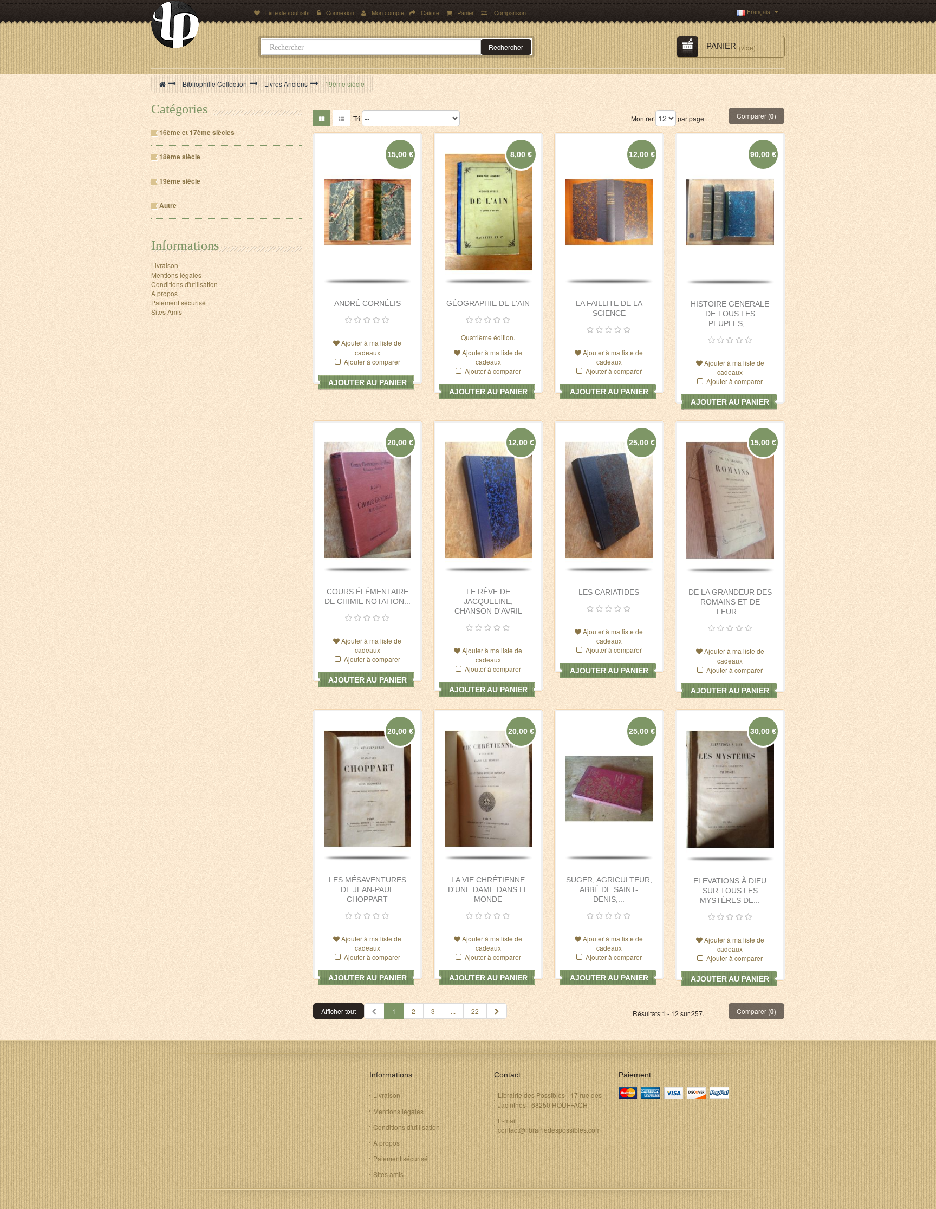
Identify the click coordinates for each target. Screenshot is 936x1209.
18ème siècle (179, 156)
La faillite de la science (609, 308)
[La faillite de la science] (609, 212)
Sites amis (388, 1174)
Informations (185, 245)
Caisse (430, 12)
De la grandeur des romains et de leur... (730, 602)
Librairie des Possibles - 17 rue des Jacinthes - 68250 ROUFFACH (550, 1099)
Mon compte (388, 12)
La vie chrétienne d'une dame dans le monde (488, 889)
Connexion (341, 12)
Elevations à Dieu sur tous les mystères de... (729, 890)
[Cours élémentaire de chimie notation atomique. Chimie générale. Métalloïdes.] (367, 500)
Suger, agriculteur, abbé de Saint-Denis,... (609, 889)
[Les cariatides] (609, 500)
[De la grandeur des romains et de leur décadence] (730, 500)
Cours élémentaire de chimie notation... (367, 596)
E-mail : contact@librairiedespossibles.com (549, 1125)
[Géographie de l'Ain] (488, 212)
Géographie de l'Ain (488, 303)
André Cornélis (367, 303)
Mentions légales (176, 275)
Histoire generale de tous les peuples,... (730, 314)
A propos (164, 293)
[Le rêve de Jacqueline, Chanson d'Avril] (488, 500)
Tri (356, 118)
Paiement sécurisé (178, 302)
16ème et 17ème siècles (197, 132)
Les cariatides (608, 592)
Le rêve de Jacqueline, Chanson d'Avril (488, 601)
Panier (466, 12)
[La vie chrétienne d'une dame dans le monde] (488, 789)
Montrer (642, 118)
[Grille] (321, 118)
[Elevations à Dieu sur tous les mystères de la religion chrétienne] (730, 789)
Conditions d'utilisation (184, 284)
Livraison (164, 265)
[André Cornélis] (367, 212)
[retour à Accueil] (162, 83)
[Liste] (341, 118)
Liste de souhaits (287, 12)
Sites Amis (166, 311)
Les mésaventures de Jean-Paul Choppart (367, 889)
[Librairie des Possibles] (199, 24)
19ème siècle (179, 181)
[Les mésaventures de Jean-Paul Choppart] (367, 789)
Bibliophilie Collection (215, 83)
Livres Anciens (286, 83)
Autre (168, 205)
